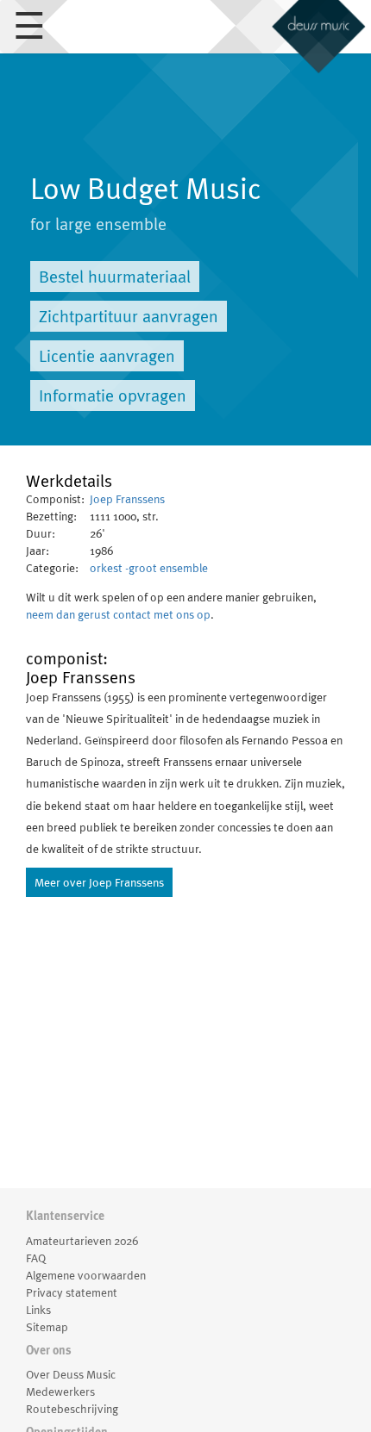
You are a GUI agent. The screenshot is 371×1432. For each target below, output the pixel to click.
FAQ (36, 1258)
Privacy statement (71, 1292)
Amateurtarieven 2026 (82, 1241)
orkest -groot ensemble (149, 568)
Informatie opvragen (112, 395)
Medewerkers (60, 1391)
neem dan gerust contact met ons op (118, 614)
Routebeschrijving (72, 1409)
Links (38, 1310)
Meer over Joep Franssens (99, 882)
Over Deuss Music (71, 1374)
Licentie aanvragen (107, 355)
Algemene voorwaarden (86, 1275)
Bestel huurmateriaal (115, 276)
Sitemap (47, 1327)
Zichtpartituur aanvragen (128, 316)
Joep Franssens (127, 499)
